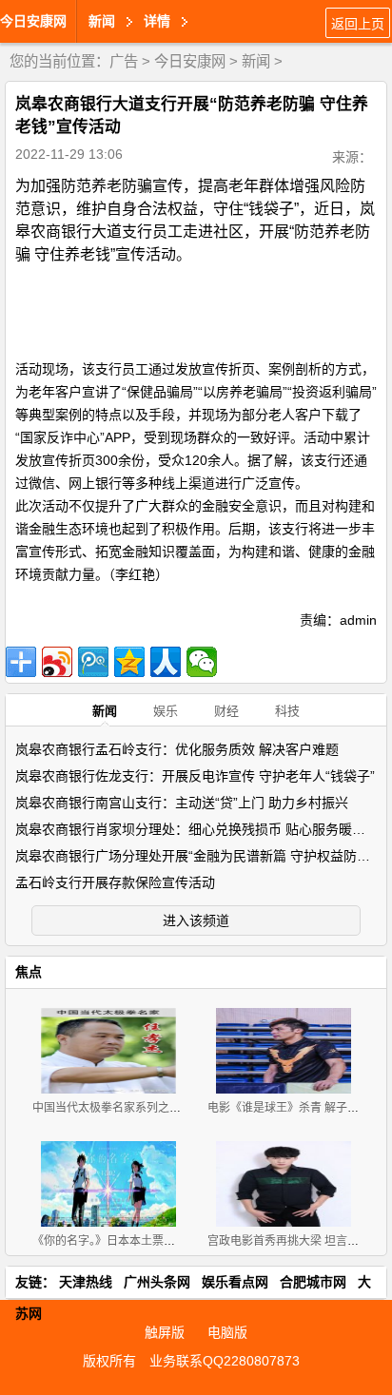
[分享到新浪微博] (57, 662)
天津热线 (85, 1281)
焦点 (28, 971)
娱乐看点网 (235, 1281)
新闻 (256, 61)
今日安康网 (33, 21)
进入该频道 (196, 920)
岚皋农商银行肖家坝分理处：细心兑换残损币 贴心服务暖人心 (197, 829)
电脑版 (227, 1332)
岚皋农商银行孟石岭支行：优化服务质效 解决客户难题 (177, 749)
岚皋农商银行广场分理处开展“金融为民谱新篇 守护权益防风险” (201, 855)
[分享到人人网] (165, 662)
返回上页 (357, 23)
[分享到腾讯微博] (93, 662)
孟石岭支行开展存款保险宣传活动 (115, 882)
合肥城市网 (313, 1281)
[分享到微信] (201, 662)
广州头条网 (157, 1281)
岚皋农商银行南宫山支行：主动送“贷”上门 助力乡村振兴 (181, 802)
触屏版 (165, 1332)
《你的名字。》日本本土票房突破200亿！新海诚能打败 (170, 1241)
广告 (123, 61)
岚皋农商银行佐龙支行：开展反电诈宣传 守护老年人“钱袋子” (195, 776)
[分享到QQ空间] (129, 662)
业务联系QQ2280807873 (224, 1360)
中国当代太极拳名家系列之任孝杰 (118, 1107)
